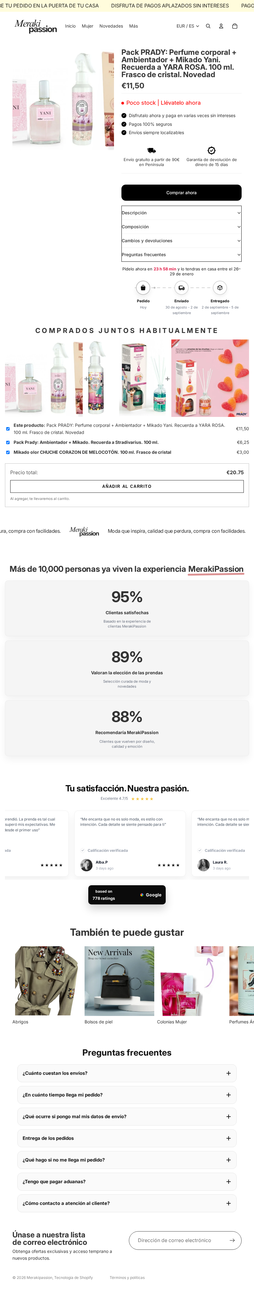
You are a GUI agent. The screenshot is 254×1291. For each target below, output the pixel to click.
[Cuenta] (221, 26)
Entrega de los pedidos (48, 1138)
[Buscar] (208, 26)
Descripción (134, 212)
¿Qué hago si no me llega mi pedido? (64, 1160)
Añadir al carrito (126, 486)
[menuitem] (133, 26)
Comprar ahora (181, 192)
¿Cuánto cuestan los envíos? (55, 1073)
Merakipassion (39, 1277)
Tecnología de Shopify (73, 1277)
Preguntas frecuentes (144, 254)
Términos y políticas (127, 1277)
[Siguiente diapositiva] (235, 986)
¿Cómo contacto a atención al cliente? (66, 1203)
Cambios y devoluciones (147, 240)
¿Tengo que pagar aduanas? (54, 1181)
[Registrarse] (232, 1240)
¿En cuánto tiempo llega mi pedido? (63, 1095)
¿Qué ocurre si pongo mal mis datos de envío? (74, 1116)
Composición (135, 226)
